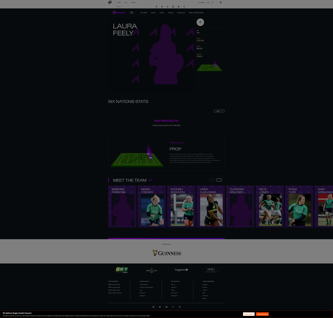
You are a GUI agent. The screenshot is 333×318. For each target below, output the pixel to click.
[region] (166, 314)
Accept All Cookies (262, 314)
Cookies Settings (249, 314)
